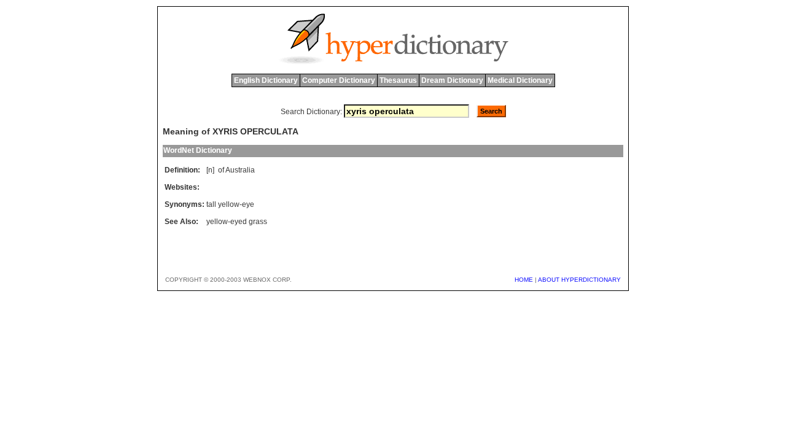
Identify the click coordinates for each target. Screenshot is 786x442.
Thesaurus (398, 80)
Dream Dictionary (452, 80)
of (221, 170)
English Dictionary (266, 80)
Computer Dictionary (338, 80)
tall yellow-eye (230, 204)
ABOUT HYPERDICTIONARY (579, 279)
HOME (524, 279)
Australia (240, 170)
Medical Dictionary (520, 80)
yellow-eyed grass (236, 221)
